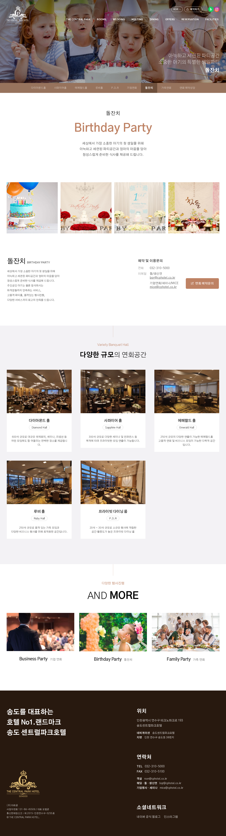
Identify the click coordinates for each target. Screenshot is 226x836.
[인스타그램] (216, 9)
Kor (175, 9)
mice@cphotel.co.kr (163, 287)
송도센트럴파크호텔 (18, 15)
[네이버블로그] (210, 9)
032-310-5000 (160, 268)
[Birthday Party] (32, 207)
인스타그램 (171, 816)
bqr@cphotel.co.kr (162, 277)
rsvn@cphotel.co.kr (155, 778)
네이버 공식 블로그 (148, 816)
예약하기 (194, 9)
